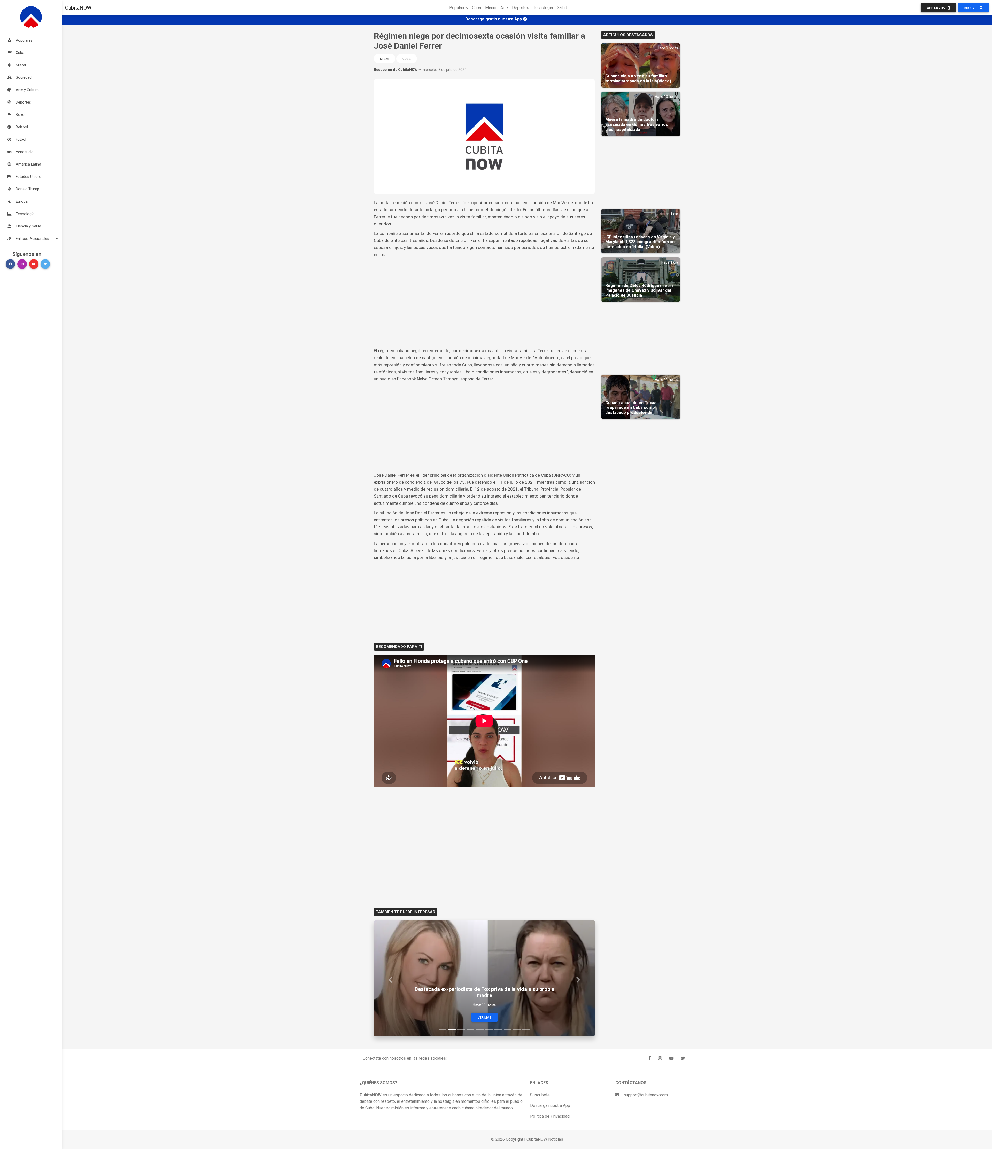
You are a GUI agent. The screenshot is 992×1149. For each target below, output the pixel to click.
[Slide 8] (508, 1029)
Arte (504, 7)
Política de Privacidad (550, 1116)
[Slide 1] (442, 1029)
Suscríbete (540, 1094)
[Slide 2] (452, 1029)
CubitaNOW (78, 8)
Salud (562, 7)
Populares (458, 7)
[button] (31, 238)
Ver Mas (484, 1017)
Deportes (520, 7)
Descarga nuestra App (550, 1105)
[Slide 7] (498, 1029)
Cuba (476, 7)
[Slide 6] (489, 1029)
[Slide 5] (480, 1029)
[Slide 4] (470, 1029)
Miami (490, 7)
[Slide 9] (517, 1029)
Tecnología (543, 7)
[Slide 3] (461, 1029)
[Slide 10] (526, 1029)
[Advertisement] (484, 297)
